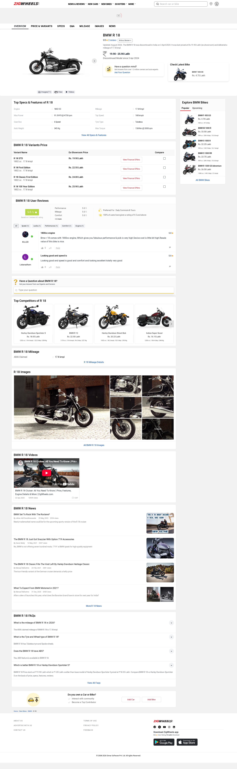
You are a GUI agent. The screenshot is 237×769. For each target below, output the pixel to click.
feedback (88, 730)
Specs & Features (98, 135)
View (60, 92)
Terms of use (90, 721)
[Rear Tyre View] (158, 407)
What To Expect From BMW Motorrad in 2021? (36, 588)
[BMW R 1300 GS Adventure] (189, 169)
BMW (30, 711)
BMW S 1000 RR (205, 153)
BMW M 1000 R (204, 128)
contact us (19, 730)
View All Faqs (93, 683)
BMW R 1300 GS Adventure (210, 166)
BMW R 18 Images (95, 445)
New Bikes (23, 711)
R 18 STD (18, 158)
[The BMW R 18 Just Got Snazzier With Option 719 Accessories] (160, 548)
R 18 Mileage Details (94, 362)
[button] (157, 4)
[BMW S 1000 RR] (189, 157)
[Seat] (126, 407)
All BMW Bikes (203, 180)
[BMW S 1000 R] (189, 144)
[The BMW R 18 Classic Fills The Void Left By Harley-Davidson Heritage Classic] (160, 572)
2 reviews (112, 40)
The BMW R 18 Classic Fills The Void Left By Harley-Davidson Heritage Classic (51, 564)
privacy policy (91, 725)
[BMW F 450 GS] (180, 74)
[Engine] (126, 385)
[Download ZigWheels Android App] (163, 742)
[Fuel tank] (158, 385)
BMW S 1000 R (204, 141)
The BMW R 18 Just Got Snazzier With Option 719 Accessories (44, 539)
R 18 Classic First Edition (26, 177)
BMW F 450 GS (197, 72)
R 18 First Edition (22, 167)
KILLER (25, 242)
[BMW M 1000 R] (189, 131)
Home (16, 711)
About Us (18, 721)
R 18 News (96, 606)
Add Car (131, 699)
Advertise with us (23, 725)
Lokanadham (25, 265)
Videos (71, 92)
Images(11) (46, 92)
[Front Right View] (62, 407)
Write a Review (124, 40)
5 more (157, 429)
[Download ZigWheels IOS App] (187, 742)
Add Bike (151, 699)
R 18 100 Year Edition (24, 186)
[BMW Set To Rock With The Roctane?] (160, 523)
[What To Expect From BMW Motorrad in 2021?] (160, 594)
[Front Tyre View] (126, 429)
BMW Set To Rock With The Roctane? (32, 514)
